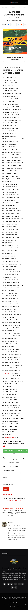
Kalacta (10, 20)
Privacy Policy (13, 602)
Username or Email (8, 470)
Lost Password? (7, 494)
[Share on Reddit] (21, 24)
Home (3, 7)
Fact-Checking (7, 604)
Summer (7, 373)
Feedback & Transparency (19, 604)
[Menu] (3, 3)
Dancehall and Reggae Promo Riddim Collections (15, 7)
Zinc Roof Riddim (10, 437)
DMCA (18, 606)
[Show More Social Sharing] (24, 24)
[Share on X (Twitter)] (15, 24)
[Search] (25, 3)
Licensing (12, 606)
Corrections (22, 602)
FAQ (4, 446)
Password (5, 477)
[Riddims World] (14, 2)
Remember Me (8, 484)
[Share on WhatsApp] (11, 24)
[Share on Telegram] (18, 24)
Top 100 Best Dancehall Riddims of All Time (20, 512)
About (6, 602)
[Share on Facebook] (8, 24)
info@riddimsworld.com (14, 500)
